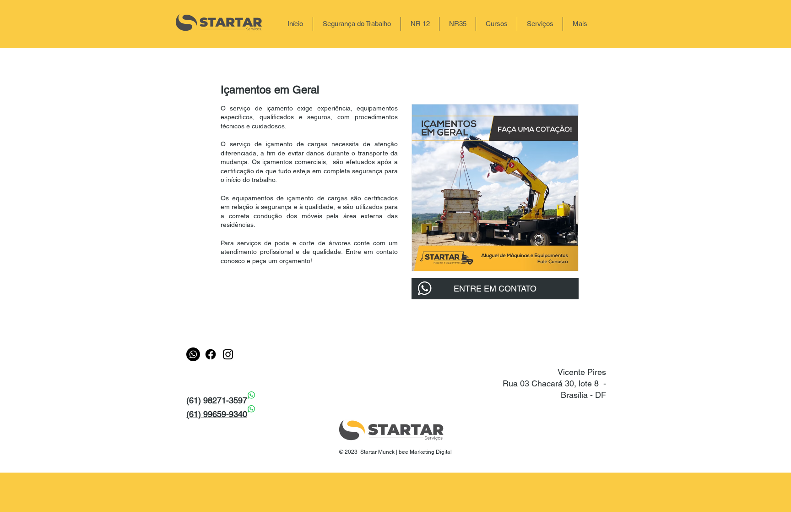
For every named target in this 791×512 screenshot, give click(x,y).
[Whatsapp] (193, 354)
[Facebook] (210, 354)
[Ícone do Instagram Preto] (228, 354)
